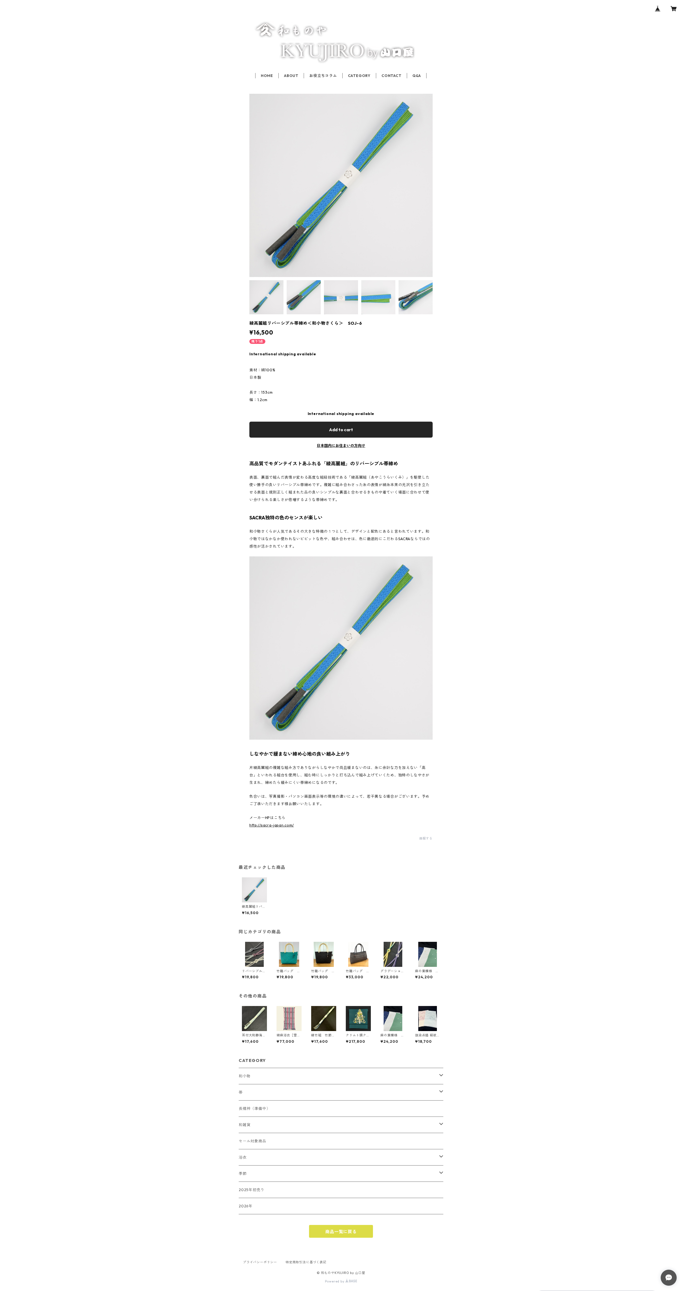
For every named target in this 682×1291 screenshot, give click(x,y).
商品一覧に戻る (341, 1231)
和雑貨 (244, 1124)
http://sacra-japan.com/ (271, 825)
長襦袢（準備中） (254, 1108)
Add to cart (341, 429)
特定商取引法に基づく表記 (306, 1262)
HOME (267, 75)
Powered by (335, 1281)
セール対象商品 (252, 1141)
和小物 (244, 1076)
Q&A (416, 75)
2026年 (246, 1206)
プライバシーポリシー (260, 1262)
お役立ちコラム (323, 75)
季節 (243, 1173)
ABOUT (291, 75)
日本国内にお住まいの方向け (341, 445)
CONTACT (391, 75)
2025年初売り (251, 1189)
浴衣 (243, 1157)
